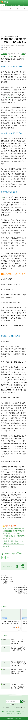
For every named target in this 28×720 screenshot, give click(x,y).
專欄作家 (19, 713)
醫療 (19, 5)
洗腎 (9, 97)
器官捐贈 (4, 54)
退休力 (8, 713)
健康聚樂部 (11, 711)
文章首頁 (13, 713)
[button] (26, 5)
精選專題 (18, 711)
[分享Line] (10, 8)
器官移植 (9, 56)
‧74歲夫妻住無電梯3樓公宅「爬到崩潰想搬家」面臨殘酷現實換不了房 (14, 536)
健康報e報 (15, 704)
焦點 (2, 5)
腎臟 (23, 54)
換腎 (2, 197)
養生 (7, 5)
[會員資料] (24, 2)
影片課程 (4, 618)
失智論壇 (13, 5)
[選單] (26, 2)
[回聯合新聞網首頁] (2, 2)
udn (2, 36)
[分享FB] (3, 8)
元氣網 (5, 36)
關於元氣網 (5, 711)
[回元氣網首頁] (6, 2)
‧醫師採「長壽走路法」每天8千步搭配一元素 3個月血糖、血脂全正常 (13, 543)
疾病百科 (24, 711)
